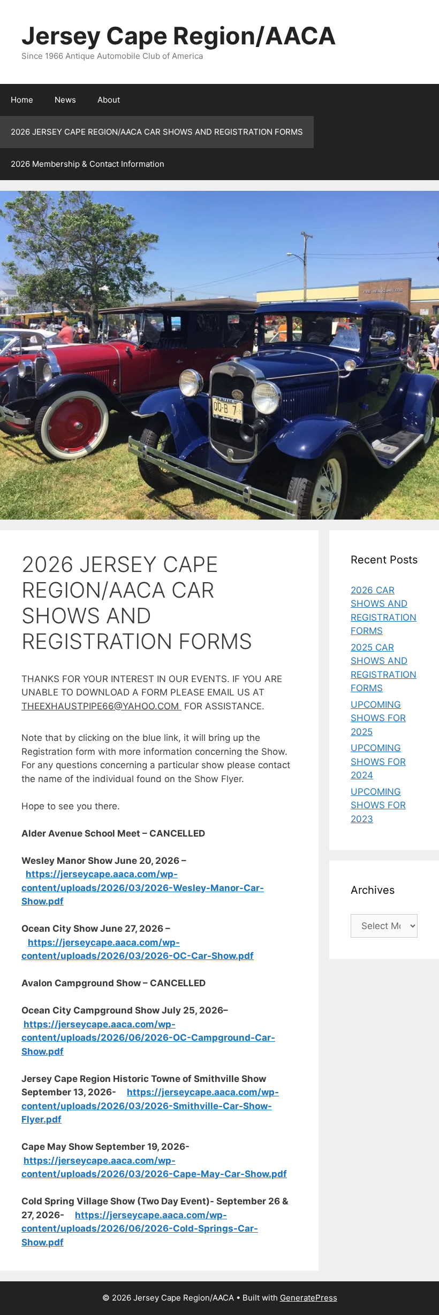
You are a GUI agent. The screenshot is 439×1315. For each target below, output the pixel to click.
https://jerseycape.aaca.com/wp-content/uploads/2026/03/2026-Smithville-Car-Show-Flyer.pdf (150, 1106)
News (65, 100)
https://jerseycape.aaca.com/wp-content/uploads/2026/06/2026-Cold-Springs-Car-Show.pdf (139, 1229)
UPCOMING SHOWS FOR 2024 (378, 761)
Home (22, 100)
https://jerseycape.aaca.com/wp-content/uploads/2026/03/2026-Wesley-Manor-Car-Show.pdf (142, 888)
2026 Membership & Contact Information (87, 164)
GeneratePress (308, 1298)
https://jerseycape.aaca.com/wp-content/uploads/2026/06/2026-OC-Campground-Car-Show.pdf (148, 1038)
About (108, 100)
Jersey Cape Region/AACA (178, 35)
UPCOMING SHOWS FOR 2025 (378, 718)
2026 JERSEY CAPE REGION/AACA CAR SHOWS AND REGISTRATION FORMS (157, 132)
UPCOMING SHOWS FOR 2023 (378, 805)
